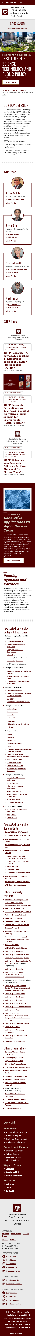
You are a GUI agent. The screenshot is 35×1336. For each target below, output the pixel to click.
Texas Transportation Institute (17, 882)
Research (14, 90)
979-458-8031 (13, 237)
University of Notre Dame (15, 994)
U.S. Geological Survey (13, 1108)
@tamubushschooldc (14, 1284)
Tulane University (12, 945)
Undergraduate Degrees (16, 1132)
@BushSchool (11, 1256)
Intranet (5, 1234)
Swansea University (12, 928)
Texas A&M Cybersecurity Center (18, 872)
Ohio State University (13, 918)
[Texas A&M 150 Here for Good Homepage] (17, 24)
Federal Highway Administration (18, 1067)
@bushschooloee (12, 1300)
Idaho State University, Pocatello (18, 912)
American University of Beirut (16, 900)
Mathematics (11, 740)
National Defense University (16, 915)
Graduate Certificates (15, 1142)
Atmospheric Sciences (14, 690)
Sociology (10, 727)
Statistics (10, 746)
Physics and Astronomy (15, 743)
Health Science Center (14, 759)
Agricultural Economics (15, 641)
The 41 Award (24, 1324)
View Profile (11, 203)
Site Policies (11, 1315)
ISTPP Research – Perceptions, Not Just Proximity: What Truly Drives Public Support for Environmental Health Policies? (16, 414)
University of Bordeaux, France (17, 954)
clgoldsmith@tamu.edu (17, 269)
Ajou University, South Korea (16, 1041)
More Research (13, 560)
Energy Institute (12, 866)
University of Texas (12, 1010)
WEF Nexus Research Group (15, 885)
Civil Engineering (12, 783)
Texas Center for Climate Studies (18, 702)
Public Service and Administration (13, 1158)
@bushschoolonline (13, 1304)
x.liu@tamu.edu (14, 305)
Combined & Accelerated (16, 1139)
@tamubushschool (13, 1267)
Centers (9, 1187)
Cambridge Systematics (14, 1057)
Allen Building (11, 1327)
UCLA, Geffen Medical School (16, 948)
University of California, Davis (17, 958)
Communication (12, 712)
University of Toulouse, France (17, 1023)
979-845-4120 (13, 307)
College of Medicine (14, 763)
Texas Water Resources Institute (18, 835)
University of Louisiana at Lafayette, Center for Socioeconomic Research (15, 974)
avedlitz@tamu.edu (16, 199)
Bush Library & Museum (17, 1321)
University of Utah (12, 1027)
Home (7, 90)
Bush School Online (14, 1175)
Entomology (11, 655)
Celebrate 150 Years (16, 28)
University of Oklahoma (14, 997)
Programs (10, 1190)
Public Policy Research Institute (18, 724)
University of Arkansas (14, 951)
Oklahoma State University (15, 921)
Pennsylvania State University (17, 925)
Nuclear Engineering (14, 791)
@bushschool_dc (12, 1280)
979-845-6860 (13, 272)
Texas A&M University (13, 2)
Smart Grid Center (13, 869)
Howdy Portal (16, 1234)
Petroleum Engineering (15, 802)
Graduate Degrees (14, 1135)
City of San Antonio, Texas (15, 1064)
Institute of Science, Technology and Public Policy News (15, 347)
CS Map (5, 1240)
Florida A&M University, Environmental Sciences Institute (18, 904)
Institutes (22, 90)
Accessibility (23, 1315)
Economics (10, 715)
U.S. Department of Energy (15, 1099)
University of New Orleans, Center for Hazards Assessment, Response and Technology (17, 988)
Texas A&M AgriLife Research (16, 832)
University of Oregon (13, 1000)
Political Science (12, 718)
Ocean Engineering (13, 799)
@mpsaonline (11, 1293)
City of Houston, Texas (14, 1061)
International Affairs (14, 1151)
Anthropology (12, 709)
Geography (10, 699)
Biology (9, 734)
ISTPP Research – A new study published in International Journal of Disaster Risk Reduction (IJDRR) (16, 360)
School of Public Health (15, 766)
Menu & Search (16, 1333)
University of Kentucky (14, 969)
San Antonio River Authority (16, 1076)
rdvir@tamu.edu (14, 234)
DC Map (13, 1240)
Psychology (11, 721)
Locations (10, 1168)
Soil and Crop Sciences (15, 661)
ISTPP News (11, 82)
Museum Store (11, 1324)
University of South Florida (15, 1003)
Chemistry (10, 737)
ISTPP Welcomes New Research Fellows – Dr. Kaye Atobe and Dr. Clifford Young (15, 466)
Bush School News (13, 393)
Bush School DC (12, 1172)
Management (11, 815)
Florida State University (14, 908)
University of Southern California (18, 1007)
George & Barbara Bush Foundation (17, 1318)
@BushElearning (12, 1296)
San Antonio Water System (15, 1079)
